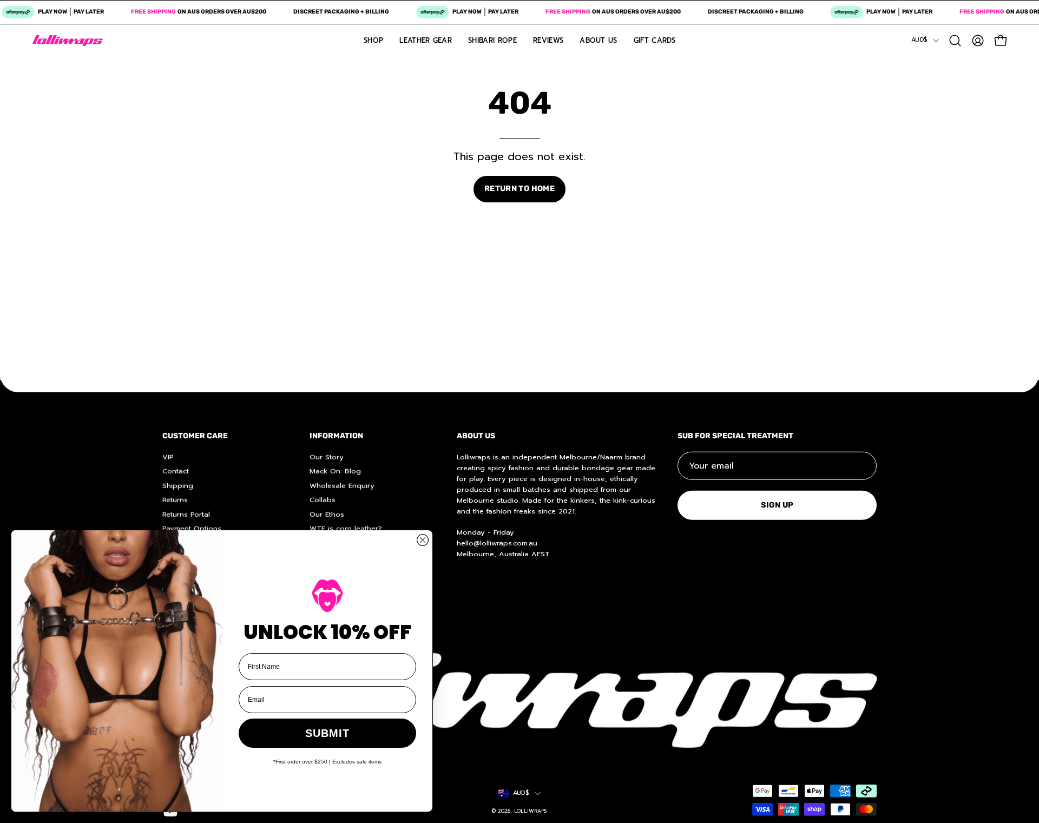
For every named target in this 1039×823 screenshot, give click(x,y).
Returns (175, 499)
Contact (175, 471)
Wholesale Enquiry (342, 485)
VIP (168, 456)
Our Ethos (327, 514)
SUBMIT (327, 733)
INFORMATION (336, 435)
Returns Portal (186, 514)
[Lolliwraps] (67, 40)
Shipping (177, 485)
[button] (955, 40)
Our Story (327, 456)
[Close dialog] (423, 540)
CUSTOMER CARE (195, 435)
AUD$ (919, 39)
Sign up (777, 504)
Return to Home (519, 188)
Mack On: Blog (335, 471)
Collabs (323, 499)
